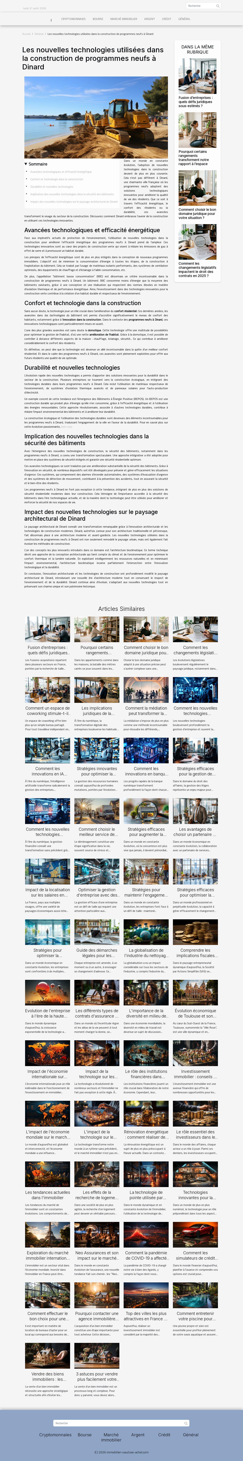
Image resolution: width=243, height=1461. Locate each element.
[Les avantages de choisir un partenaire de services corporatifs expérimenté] (195, 811)
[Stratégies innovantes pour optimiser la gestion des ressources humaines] (96, 750)
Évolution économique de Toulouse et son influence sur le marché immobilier (195, 1018)
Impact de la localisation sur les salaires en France (47, 895)
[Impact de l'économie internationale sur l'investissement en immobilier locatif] (47, 1053)
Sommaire (38, 164)
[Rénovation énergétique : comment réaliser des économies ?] (146, 1113)
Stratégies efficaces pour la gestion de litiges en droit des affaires (195, 776)
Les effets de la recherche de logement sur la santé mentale (96, 1198)
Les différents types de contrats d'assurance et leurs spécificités (97, 1016)
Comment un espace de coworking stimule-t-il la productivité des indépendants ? (47, 716)
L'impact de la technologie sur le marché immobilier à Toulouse (97, 1139)
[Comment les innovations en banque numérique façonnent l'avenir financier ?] (146, 750)
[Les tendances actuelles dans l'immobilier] (47, 1174)
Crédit (166, 19)
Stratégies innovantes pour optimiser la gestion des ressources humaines (97, 776)
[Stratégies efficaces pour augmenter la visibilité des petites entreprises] (146, 811)
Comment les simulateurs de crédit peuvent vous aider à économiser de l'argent (195, 1260)
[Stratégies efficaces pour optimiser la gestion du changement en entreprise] (195, 871)
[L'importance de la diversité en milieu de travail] (146, 992)
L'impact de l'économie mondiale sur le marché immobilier (47, 1137)
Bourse (98, 19)
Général (184, 19)
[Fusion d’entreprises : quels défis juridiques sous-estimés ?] (197, 76)
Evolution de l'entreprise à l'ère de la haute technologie (47, 1016)
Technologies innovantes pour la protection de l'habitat (195, 1198)
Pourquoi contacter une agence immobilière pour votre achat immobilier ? (96, 1321)
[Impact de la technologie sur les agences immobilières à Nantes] (96, 1053)
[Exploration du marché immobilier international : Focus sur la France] (47, 1234)
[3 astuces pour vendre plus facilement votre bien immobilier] (96, 1355)
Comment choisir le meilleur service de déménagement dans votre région (96, 837)
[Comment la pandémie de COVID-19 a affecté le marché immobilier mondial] (146, 1234)
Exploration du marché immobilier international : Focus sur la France (47, 1258)
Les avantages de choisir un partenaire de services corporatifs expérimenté (195, 837)
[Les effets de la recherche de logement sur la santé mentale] (96, 1174)
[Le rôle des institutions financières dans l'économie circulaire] (146, 1053)
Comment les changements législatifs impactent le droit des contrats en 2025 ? (197, 269)
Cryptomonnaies (73, 19)
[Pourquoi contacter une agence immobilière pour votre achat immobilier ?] (96, 1295)
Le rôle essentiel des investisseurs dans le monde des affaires (195, 1137)
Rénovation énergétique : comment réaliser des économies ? (146, 1137)
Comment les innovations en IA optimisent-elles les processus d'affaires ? (47, 776)
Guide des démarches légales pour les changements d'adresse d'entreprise (97, 958)
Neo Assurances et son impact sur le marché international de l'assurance (96, 1260)
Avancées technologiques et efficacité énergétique (61, 172)
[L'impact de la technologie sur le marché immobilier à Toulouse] (96, 1113)
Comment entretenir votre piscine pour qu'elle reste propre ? (195, 1319)
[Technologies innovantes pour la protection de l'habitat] (195, 1174)
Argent (149, 19)
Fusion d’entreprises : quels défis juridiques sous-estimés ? (196, 102)
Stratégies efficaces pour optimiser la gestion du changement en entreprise (195, 897)
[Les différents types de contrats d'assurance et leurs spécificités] (96, 992)
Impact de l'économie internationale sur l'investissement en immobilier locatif (48, 1079)
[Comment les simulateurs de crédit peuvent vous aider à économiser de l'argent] (195, 1234)
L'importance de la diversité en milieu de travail (146, 1016)
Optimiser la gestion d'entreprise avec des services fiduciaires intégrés (97, 897)
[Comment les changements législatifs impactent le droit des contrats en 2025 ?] (197, 241)
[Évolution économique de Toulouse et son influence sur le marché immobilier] (195, 992)
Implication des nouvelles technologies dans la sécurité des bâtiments (72, 194)
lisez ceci (66, 426)
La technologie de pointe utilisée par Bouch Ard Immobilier (146, 1198)
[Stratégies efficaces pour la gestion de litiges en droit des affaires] (195, 750)
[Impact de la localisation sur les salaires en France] (47, 871)
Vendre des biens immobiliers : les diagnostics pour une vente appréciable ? (47, 1382)
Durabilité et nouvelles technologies (51, 186)
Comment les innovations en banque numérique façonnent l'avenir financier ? (146, 776)
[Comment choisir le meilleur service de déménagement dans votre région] (96, 811)
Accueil (26, 34)
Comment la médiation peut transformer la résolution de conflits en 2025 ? (146, 716)
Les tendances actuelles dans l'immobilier (47, 1195)
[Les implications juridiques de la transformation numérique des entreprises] (96, 690)
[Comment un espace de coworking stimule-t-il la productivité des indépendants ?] (47, 690)
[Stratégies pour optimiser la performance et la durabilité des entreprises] (47, 932)
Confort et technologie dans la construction (56, 179)
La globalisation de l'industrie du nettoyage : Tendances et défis (146, 955)
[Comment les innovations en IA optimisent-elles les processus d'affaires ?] (47, 750)
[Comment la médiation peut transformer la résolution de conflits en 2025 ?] (146, 690)
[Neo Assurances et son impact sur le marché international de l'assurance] (96, 1234)
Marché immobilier (123, 19)
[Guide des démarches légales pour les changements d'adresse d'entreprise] (96, 932)
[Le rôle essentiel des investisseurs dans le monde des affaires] (195, 1113)
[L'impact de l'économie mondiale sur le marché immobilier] (47, 1113)
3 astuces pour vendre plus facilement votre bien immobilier (97, 1379)
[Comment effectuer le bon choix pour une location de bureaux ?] (47, 1295)
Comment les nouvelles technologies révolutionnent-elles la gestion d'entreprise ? (195, 716)
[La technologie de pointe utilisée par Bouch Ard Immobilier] (146, 1174)
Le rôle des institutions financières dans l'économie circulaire (146, 1077)
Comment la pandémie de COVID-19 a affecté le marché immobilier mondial (146, 1260)
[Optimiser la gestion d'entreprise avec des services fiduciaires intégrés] (96, 871)
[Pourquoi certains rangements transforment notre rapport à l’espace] (197, 130)
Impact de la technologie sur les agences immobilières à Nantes (97, 1079)
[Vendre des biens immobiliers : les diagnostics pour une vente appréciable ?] (47, 1355)
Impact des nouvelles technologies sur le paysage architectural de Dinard (73, 201)
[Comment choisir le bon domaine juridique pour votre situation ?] (197, 188)
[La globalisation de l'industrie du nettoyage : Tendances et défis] (146, 932)
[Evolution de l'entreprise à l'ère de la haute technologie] (47, 992)
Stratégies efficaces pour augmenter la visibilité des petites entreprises (146, 837)
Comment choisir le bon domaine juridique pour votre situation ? (197, 213)
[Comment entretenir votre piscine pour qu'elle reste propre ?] (195, 1295)
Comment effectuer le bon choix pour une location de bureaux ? (48, 1319)
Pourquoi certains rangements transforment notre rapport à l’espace (194, 157)
